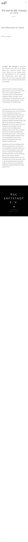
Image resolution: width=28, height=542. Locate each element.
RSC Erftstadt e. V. (14, 198)
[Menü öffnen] (25, 2)
